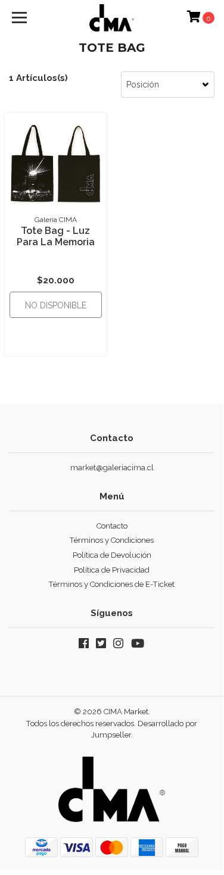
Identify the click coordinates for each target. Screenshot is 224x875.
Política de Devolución (112, 555)
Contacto (112, 525)
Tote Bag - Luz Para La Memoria (56, 236)
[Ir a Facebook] (84, 646)
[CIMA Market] (112, 18)
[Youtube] (137, 646)
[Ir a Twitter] (101, 646)
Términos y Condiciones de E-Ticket (112, 584)
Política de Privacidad (112, 569)
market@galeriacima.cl (112, 467)
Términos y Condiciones (112, 540)
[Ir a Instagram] (118, 646)
